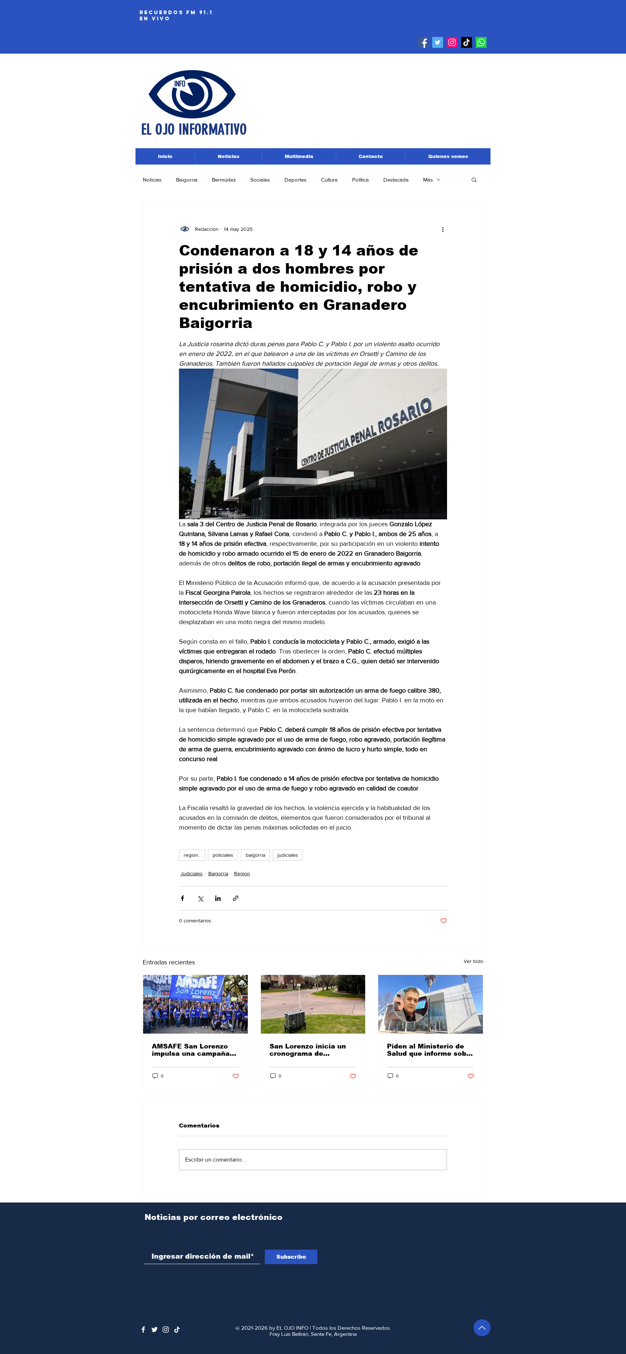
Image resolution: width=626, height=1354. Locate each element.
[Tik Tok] (466, 42)
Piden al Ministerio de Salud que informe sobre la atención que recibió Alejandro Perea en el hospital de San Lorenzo (430, 1050)
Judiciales (191, 873)
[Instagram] (452, 42)
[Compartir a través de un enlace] (235, 898)
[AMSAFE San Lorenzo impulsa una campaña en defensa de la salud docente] (195, 1004)
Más (428, 179)
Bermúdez (224, 179)
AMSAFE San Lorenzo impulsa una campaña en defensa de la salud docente (192, 1050)
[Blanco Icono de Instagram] (166, 1329)
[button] (474, 179)
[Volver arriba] (482, 1327)
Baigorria (186, 179)
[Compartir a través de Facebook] (182, 898)
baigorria (255, 855)
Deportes (295, 179)
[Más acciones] (442, 229)
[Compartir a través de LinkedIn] (217, 898)
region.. (192, 855)
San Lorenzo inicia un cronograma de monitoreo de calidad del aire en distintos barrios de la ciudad (308, 1050)
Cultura (329, 179)
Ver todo (473, 961)
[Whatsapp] (481, 42)
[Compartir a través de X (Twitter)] (200, 898)
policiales (223, 855)
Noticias (152, 179)
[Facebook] (423, 42)
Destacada (396, 179)
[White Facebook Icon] (143, 1329)
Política (360, 179)
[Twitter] (437, 42)
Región (242, 873)
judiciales (287, 855)
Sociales (260, 179)
